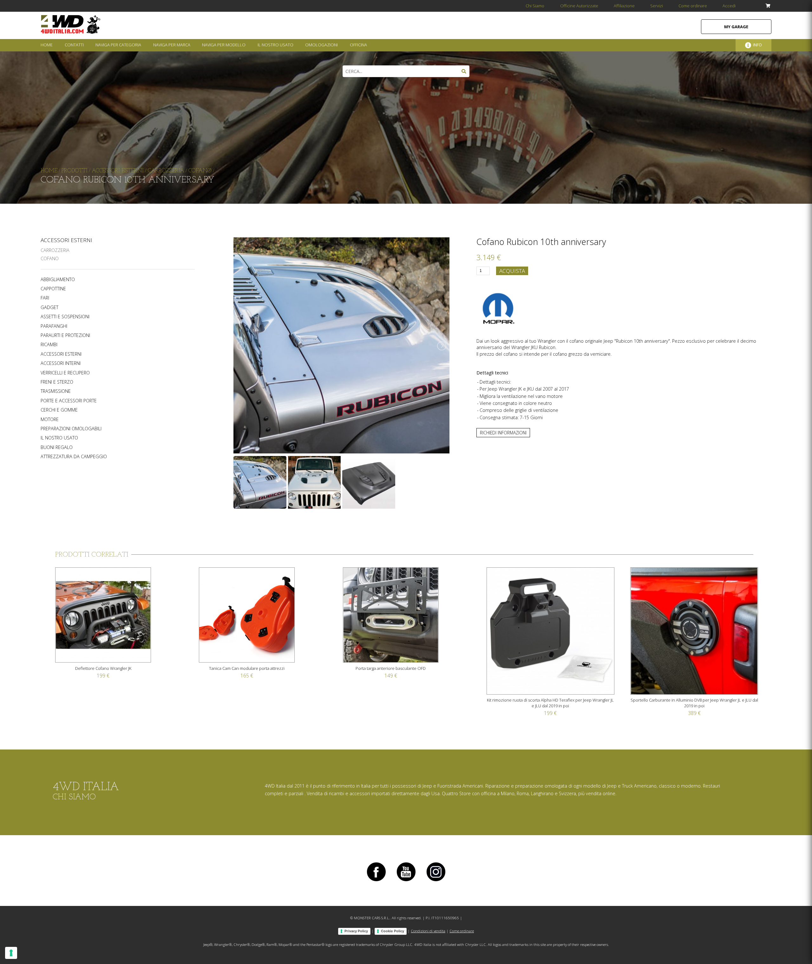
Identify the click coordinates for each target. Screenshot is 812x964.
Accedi (729, 6)
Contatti (74, 45)
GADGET (49, 307)
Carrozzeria (55, 250)
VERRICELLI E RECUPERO (65, 373)
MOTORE (50, 419)
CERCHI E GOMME (59, 410)
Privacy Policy (356, 931)
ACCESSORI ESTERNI (66, 240)
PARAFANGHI (54, 326)
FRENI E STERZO (57, 382)
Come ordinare (692, 6)
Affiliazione (624, 6)
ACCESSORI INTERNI (61, 363)
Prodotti (75, 171)
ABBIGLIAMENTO (58, 279)
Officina (358, 45)
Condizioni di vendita (428, 930)
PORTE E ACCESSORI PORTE (69, 401)
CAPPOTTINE (53, 289)
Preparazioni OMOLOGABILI (71, 428)
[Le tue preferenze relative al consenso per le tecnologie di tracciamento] (11, 953)
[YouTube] (406, 881)
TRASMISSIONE (56, 391)
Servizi (656, 6)
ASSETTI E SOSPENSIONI (65, 316)
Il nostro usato (59, 438)
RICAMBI (49, 344)
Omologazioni (321, 45)
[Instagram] (436, 881)
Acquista (512, 270)
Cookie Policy (392, 931)
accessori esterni (118, 171)
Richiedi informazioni (503, 433)
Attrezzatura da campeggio (74, 456)
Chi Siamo (535, 6)
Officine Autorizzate (579, 6)
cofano (200, 171)
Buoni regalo (57, 447)
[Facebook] (376, 881)
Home (47, 45)
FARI (45, 298)
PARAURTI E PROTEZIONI (65, 335)
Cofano (50, 258)
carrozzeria (166, 171)
